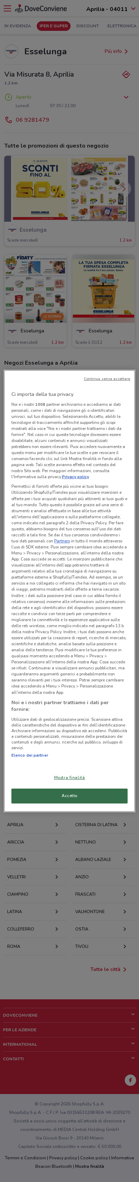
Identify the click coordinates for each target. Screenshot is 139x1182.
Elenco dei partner (29, 755)
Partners (62, 541)
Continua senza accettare (107, 378)
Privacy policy (75, 477)
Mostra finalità (69, 777)
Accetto (69, 796)
